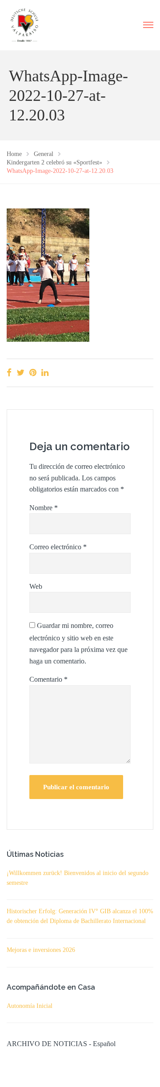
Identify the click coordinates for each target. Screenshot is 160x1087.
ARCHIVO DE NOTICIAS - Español (61, 1043)
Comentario (48, 679)
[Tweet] (20, 372)
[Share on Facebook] (9, 372)
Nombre (43, 508)
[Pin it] (32, 372)
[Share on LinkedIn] (44, 372)
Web (35, 586)
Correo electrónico (58, 547)
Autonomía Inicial (29, 1006)
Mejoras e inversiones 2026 (41, 950)
